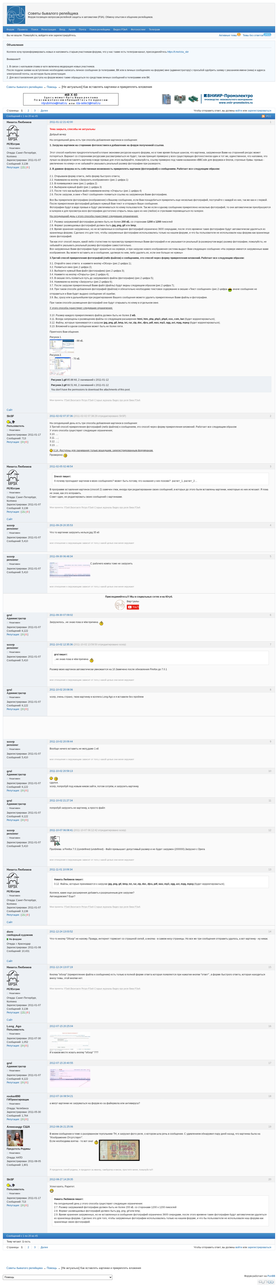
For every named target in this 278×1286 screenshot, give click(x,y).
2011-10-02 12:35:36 (61, 644)
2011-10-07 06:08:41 (61, 830)
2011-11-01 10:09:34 (61, 869)
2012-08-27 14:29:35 (61, 1179)
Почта (82, 29)
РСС (268, 116)
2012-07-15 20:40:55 (61, 1063)
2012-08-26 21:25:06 (61, 1126)
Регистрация (48, 29)
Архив (72, 29)
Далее (44, 110)
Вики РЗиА (134, 400)
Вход (62, 29)
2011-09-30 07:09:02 (61, 615)
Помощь (52, 87)
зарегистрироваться (259, 110)
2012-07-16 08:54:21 (61, 1096)
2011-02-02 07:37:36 (61, 416)
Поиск (34, 29)
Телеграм (154, 29)
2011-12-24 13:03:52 (61, 931)
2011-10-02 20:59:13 (61, 771)
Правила (23, 29)
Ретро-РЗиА (87, 400)
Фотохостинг (138, 29)
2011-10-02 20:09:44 (61, 741)
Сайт (10, 410)
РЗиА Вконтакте (72, 400)
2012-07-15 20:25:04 (61, 1026)
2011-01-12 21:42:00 (61, 122)
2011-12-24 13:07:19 (61, 967)
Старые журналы (103, 400)
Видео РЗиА (120, 29)
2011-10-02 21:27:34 (61, 800)
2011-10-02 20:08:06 (61, 689)
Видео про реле (121, 400)
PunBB (271, 1276)
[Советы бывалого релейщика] (16, 14)
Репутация (13, 167)
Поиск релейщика (100, 29)
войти (238, 110)
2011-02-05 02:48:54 (61, 466)
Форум (10, 29)
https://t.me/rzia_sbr (178, 51)
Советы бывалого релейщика (53, 13)
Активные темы (228, 35)
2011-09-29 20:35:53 (61, 525)
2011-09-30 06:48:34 (61, 556)
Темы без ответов (253, 35)
